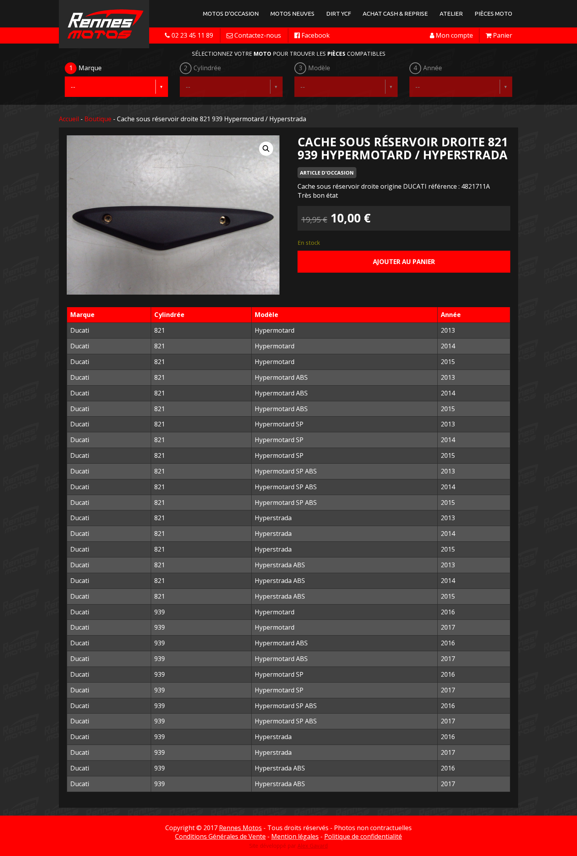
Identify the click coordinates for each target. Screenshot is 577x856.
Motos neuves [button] (292, 13)
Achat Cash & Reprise (395, 13)
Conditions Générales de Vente (220, 836)
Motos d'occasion (231, 13)
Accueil (69, 119)
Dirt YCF (338, 13)
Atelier (451, 13)
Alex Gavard (313, 845)
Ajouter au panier (404, 261)
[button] (266, 149)
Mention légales (295, 836)
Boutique (97, 119)
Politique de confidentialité (363, 836)
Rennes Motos (240, 827)
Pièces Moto (493, 13)
